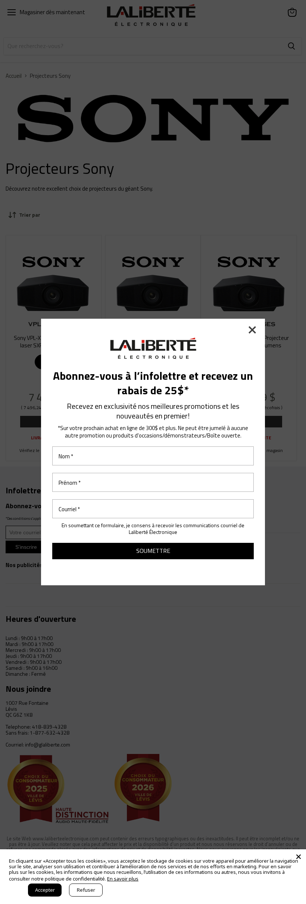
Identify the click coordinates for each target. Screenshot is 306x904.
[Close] (298, 856)
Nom (66, 456)
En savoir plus (122, 878)
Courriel (69, 509)
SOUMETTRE (153, 550)
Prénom (70, 482)
